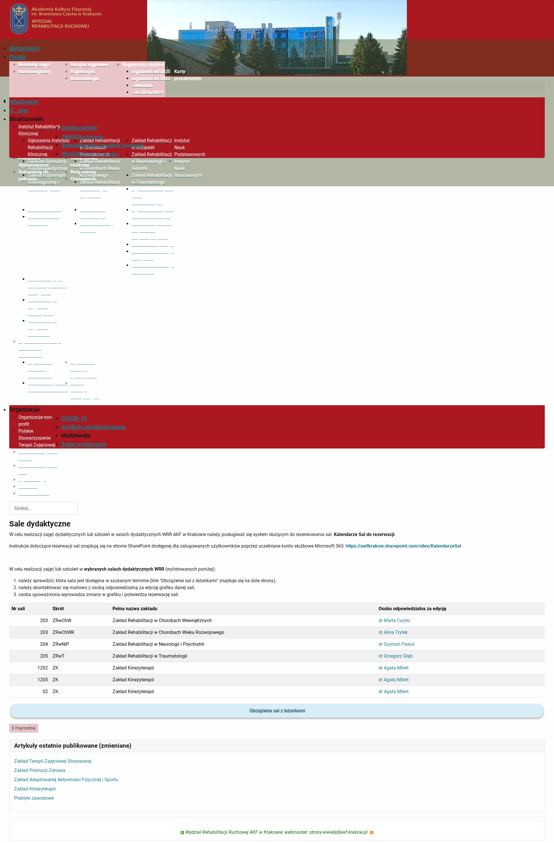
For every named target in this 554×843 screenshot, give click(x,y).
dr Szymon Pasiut (397, 644)
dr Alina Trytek (393, 632)
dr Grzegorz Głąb (396, 656)
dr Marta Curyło (394, 620)
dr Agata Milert (394, 668)
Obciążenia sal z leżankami (277, 710)
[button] (143, 64)
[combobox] (43, 508)
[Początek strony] (543, 832)
